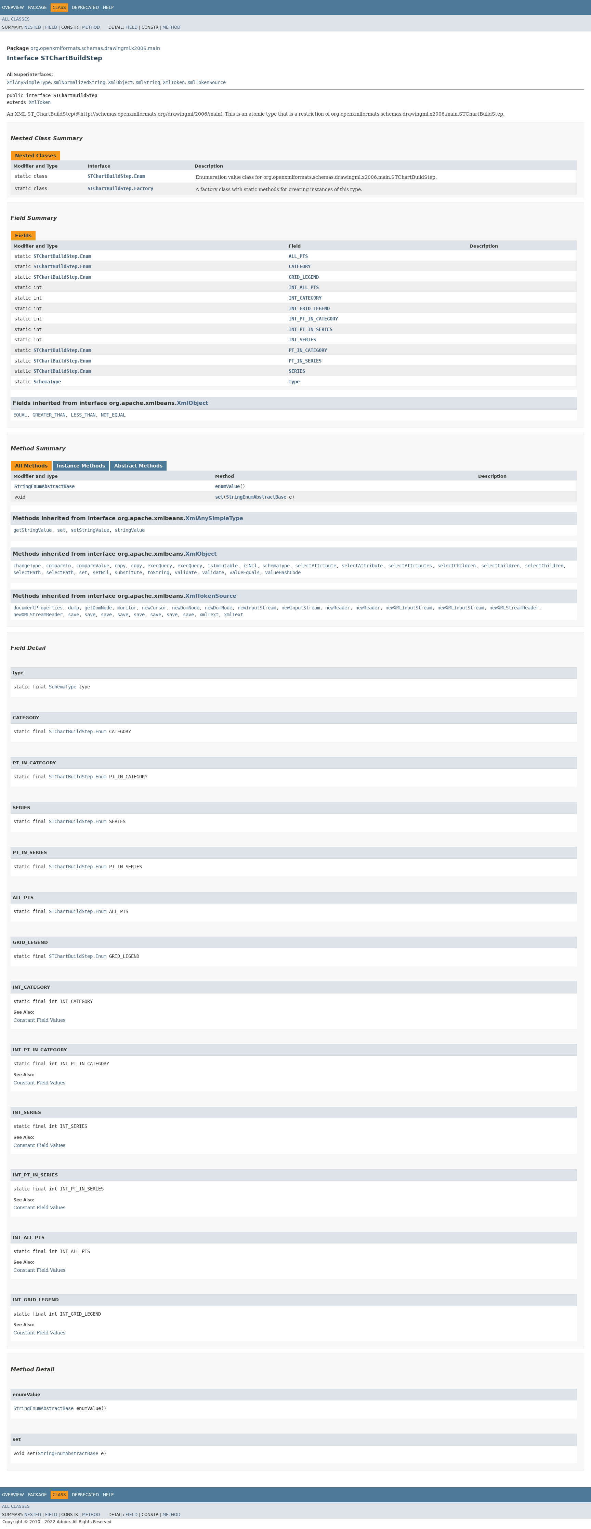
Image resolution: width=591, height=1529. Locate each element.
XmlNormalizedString (79, 82)
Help (108, 7)
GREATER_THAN (48, 415)
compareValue (92, 565)
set (219, 497)
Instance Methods (81, 466)
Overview (13, 7)
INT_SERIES (302, 339)
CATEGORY (300, 266)
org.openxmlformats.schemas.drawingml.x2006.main (95, 48)
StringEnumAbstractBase (44, 486)
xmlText (209, 614)
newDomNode (185, 607)
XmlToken (174, 82)
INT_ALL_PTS (304, 287)
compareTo (58, 565)
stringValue (130, 530)
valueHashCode (283, 572)
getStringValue (32, 530)
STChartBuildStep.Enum (116, 176)
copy (120, 565)
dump (73, 607)
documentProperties (38, 607)
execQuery (159, 565)
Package (37, 7)
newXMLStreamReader (514, 607)
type (294, 381)
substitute (128, 572)
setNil (101, 572)
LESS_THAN (83, 415)
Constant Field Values (39, 1020)
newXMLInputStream (408, 607)
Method (91, 27)
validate (186, 572)
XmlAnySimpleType (29, 82)
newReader (337, 607)
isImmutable (223, 565)
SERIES (297, 371)
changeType (27, 565)
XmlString (147, 82)
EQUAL (20, 415)
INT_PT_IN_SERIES (310, 329)
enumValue (227, 486)
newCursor (154, 607)
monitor (126, 607)
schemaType (276, 565)
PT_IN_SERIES (305, 361)
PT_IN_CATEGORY (308, 350)
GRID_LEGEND (304, 277)
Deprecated (85, 7)
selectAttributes (410, 565)
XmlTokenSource (206, 82)
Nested (32, 27)
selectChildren (456, 565)
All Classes (16, 19)
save (73, 614)
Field (51, 27)
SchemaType (47, 381)
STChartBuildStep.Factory (120, 188)
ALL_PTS (298, 256)
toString (158, 572)
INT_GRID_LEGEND (309, 308)
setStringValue (90, 530)
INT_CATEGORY (305, 298)
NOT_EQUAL (113, 415)
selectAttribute (315, 565)
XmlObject (120, 82)
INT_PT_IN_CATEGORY (313, 318)
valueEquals (244, 572)
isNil (250, 565)
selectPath (27, 572)
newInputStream (257, 607)
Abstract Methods (138, 466)
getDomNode (98, 607)
